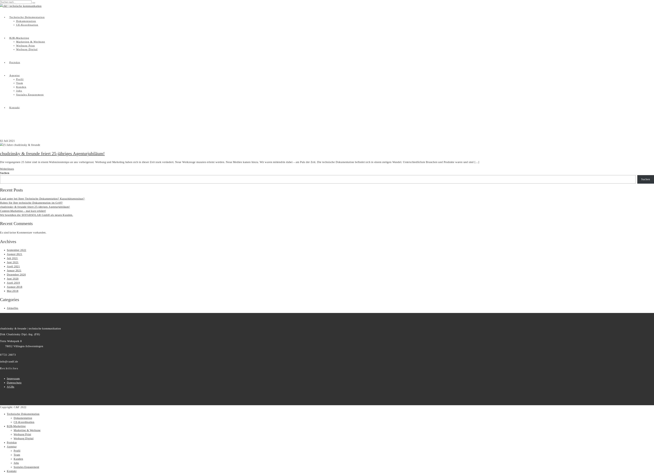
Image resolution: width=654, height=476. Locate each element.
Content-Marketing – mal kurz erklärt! (23, 210)
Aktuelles (12, 308)
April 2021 (13, 266)
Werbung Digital (27, 49)
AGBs (10, 386)
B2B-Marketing (19, 38)
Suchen (4, 173)
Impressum (13, 378)
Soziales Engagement (30, 94)
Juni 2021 (13, 262)
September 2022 (16, 250)
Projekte (14, 62)
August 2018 (14, 286)
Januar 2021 (14, 270)
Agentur (14, 75)
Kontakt (14, 107)
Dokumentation (26, 21)
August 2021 (14, 254)
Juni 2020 (13, 278)
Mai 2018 (12, 290)
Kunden (21, 87)
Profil (20, 79)
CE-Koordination (27, 24)
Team (19, 83)
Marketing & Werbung (30, 41)
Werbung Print (25, 45)
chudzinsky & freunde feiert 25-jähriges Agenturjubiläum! (52, 153)
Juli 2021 (12, 258)
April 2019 (13, 282)
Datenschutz (14, 382)
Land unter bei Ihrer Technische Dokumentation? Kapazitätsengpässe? (42, 198)
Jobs (19, 90)
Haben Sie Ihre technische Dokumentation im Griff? (31, 202)
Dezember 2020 (16, 274)
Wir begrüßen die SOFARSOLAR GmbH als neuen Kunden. (36, 215)
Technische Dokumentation (27, 17)
